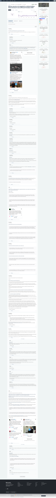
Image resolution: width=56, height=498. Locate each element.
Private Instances (29, 484)
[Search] (48, 0)
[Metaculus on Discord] (7, 488)
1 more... (36, 4)
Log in (52, 0)
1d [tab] (33, 11)
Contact (36, 484)
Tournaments (19, 484)
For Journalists (43, 484)
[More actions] (36, 10)
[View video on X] (16, 84)
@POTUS (10, 424)
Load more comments (22, 476)
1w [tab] (34, 11)
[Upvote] (8, 4)
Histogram (21, 11)
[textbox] (22, 31)
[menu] (35, 34)
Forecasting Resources (43, 483)
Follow (14, 209)
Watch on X (20, 81)
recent (12, 22)
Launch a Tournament (29, 483)
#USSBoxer (28, 422)
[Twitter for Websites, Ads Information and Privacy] (21, 88)
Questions (19, 483)
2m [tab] (35, 11)
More (14, 0)
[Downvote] (10, 117)
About (36, 483)
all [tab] (36, 11)
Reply (13, 92)
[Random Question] (49, 0)
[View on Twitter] (21, 52)
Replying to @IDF (12, 54)
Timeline (19, 11)
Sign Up (54, 0)
